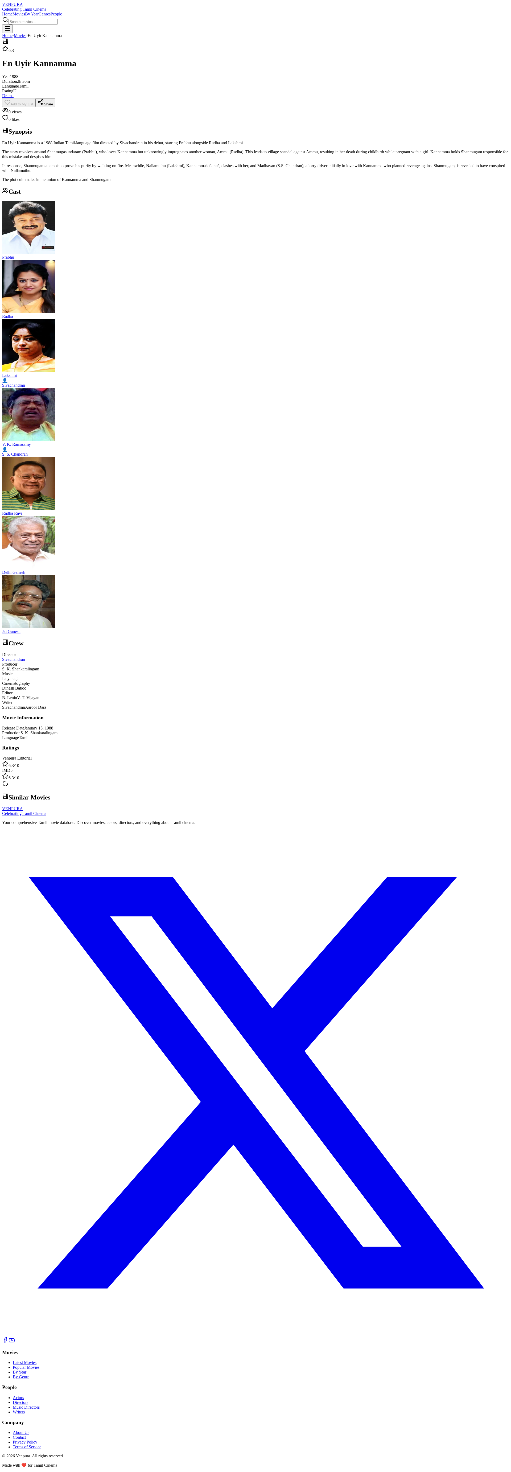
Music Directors (26, 1407)
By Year (32, 14)
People (56, 14)
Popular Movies (26, 1367)
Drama (8, 95)
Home (7, 14)
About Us (21, 1432)
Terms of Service (27, 1447)
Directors (20, 1402)
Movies (19, 14)
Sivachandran (13, 659)
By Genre (21, 1377)
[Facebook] (5, 1342)
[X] (255, 1334)
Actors (18, 1397)
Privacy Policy (25, 1442)
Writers (19, 1412)
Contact (19, 1437)
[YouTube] (12, 1342)
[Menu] (7, 28)
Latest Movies (24, 1362)
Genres (45, 14)
